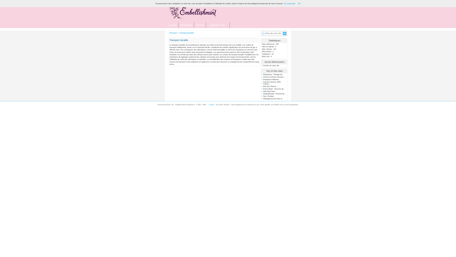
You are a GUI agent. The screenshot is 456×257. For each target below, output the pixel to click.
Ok (299, 4)
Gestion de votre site (271, 66)
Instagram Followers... (271, 79)
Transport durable (186, 33)
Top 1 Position (268, 96)
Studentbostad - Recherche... (274, 94)
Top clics (199, 25)
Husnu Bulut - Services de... (274, 89)
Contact (211, 105)
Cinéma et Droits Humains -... (274, 77)
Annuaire (173, 33)
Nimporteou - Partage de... (273, 74)
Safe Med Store (269, 91)
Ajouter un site (217, 25)
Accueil (172, 25)
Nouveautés (186, 25)
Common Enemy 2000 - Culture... (272, 83)
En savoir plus (289, 4)
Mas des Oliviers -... (271, 86)
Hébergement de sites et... (273, 99)
